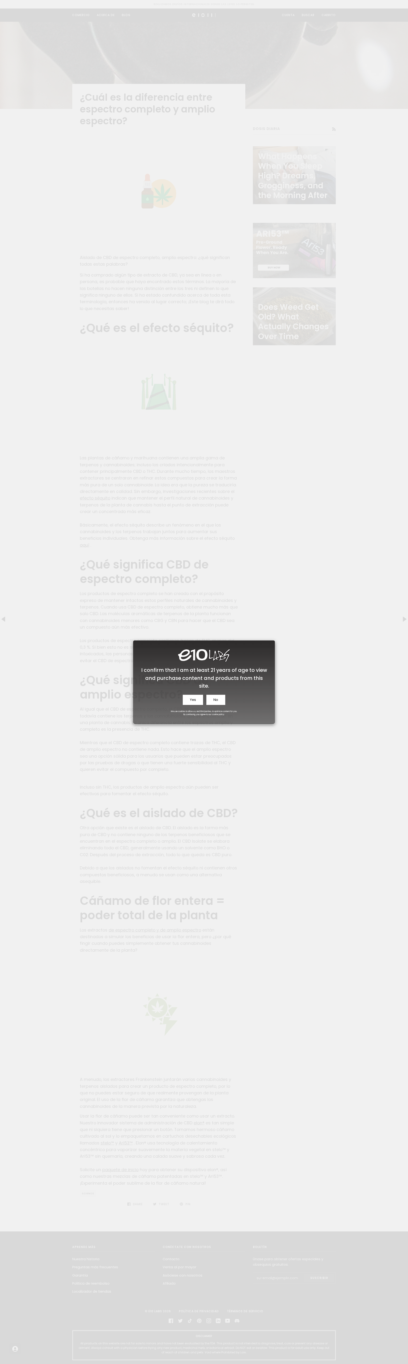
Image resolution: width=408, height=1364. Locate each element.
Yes (193, 699)
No (215, 699)
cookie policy (218, 714)
